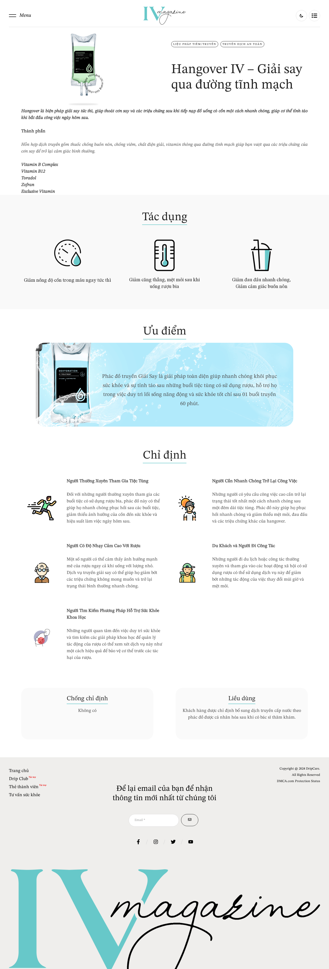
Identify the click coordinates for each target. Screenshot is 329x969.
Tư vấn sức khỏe (24, 795)
